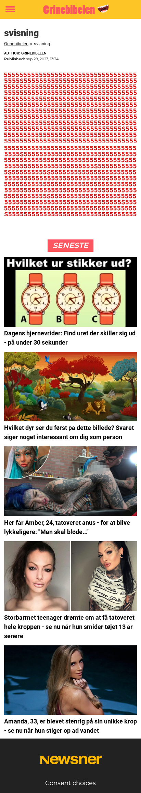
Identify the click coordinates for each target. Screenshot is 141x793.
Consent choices (70, 783)
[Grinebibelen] (70, 9)
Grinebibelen (16, 43)
